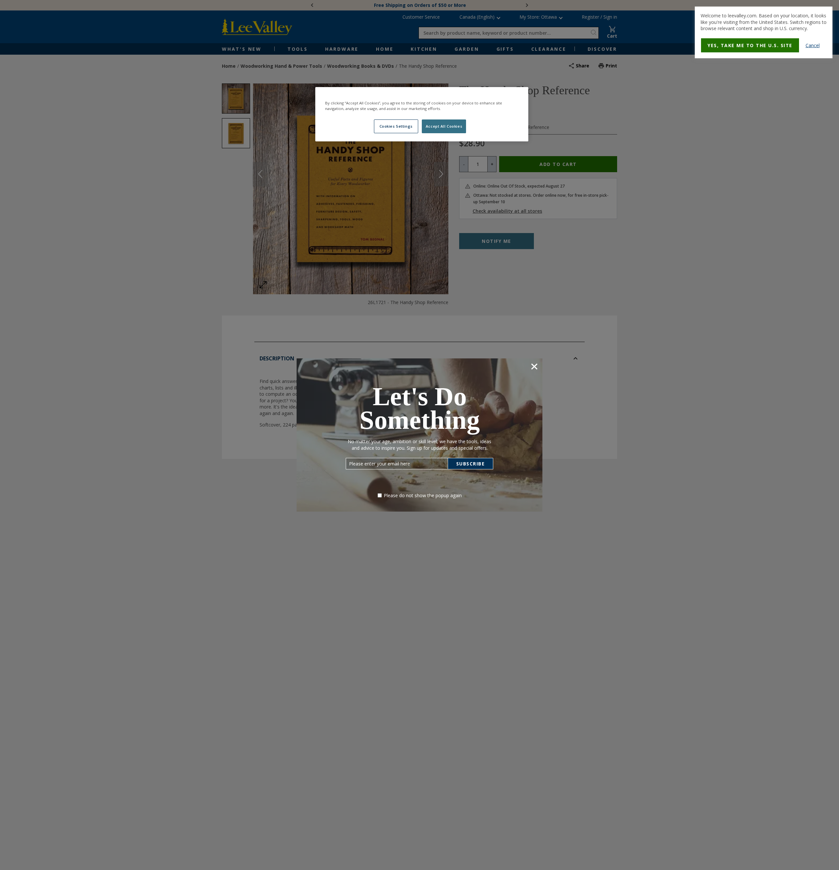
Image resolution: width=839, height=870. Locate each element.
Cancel (813, 45)
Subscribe (470, 464)
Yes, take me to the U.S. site (750, 45)
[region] (421, 114)
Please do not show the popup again (423, 495)
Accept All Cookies (444, 126)
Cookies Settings (396, 126)
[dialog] (763, 32)
